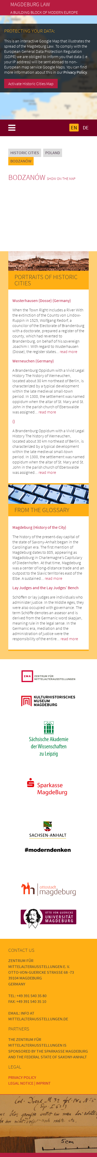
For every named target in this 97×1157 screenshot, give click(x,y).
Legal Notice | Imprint (29, 1083)
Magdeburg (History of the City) (39, 527)
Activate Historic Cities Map (31, 83)
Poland (52, 152)
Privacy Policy (75, 72)
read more (68, 351)
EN (74, 127)
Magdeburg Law (30, 4)
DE (86, 127)
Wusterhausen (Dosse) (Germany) (41, 300)
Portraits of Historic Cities (46, 280)
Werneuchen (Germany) (33, 360)
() (13, 421)
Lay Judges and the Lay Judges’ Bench (45, 587)
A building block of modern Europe (44, 12)
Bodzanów (21, 161)
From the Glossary (41, 510)
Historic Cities (24, 152)
